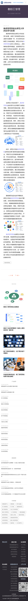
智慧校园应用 (14, 564)
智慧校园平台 (5, 503)
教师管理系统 (14, 198)
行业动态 (4, 569)
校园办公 (23, 547)
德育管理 (23, 558)
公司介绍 (23, 564)
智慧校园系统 (19, 506)
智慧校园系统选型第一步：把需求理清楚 (11, 468)
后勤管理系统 (4, 445)
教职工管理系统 (5, 404)
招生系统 (23, 551)
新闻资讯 (4, 567)
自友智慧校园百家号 (7, 596)
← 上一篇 (10, 275)
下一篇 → (17, 275)
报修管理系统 (4, 427)
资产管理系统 (4, 416)
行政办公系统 (4, 421)
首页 (9, 13)
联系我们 (23, 579)
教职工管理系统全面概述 (11, 307)
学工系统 (12, 506)
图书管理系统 (14, 551)
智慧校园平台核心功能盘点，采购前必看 (11, 482)
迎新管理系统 (4, 433)
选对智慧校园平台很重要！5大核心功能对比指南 (13, 462)
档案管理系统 (14, 554)
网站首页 (4, 542)
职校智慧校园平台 (14, 544)
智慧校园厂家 (22, 596)
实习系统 (23, 549)
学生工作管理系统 (14, 509)
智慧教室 (14, 556)
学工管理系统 (4, 398)
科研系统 (23, 561)
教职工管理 (17, 13)
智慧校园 (12, 503)
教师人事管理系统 (14, 520)
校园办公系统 (13, 514)
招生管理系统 (4, 410)
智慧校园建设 (22, 512)
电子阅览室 (14, 549)
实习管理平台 (19, 523)
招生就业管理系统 (14, 590)
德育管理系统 (5, 517)
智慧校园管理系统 (14, 517)
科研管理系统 (4, 439)
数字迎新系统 (5, 509)
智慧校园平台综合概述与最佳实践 (9, 386)
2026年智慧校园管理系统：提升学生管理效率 (12, 488)
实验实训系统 (14, 567)
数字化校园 (19, 503)
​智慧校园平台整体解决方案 (7, 392)
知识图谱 (12, 13)
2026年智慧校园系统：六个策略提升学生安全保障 (13, 494)
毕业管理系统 (4, 451)
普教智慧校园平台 (14, 547)
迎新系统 (12, 523)
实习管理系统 (14, 512)
